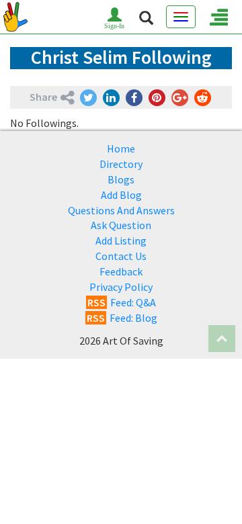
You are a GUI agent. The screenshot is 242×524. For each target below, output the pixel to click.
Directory (121, 164)
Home (121, 148)
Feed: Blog (122, 317)
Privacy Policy (121, 287)
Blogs (121, 179)
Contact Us (121, 256)
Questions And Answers (121, 210)
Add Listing (121, 240)
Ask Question (121, 225)
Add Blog (121, 195)
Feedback (121, 271)
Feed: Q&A (121, 302)
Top (221, 338)
